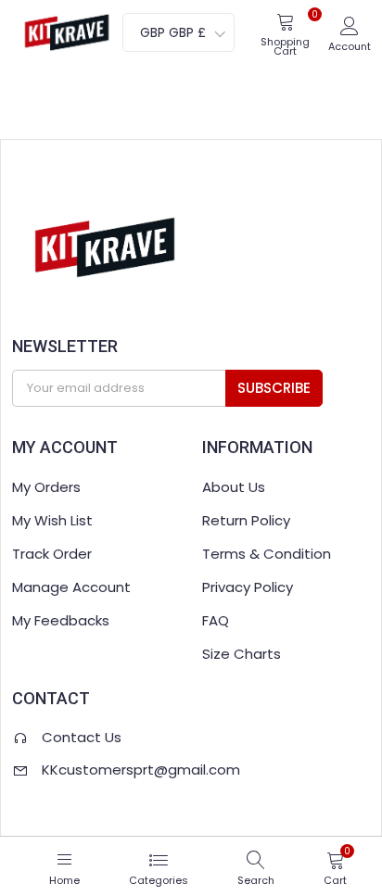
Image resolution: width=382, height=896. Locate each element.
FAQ (215, 620)
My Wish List (52, 520)
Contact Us (81, 737)
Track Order (52, 553)
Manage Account (71, 587)
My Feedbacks (60, 620)
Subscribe (274, 388)
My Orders (46, 487)
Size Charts (241, 653)
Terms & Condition (266, 553)
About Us (233, 487)
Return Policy (246, 520)
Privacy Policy (247, 587)
